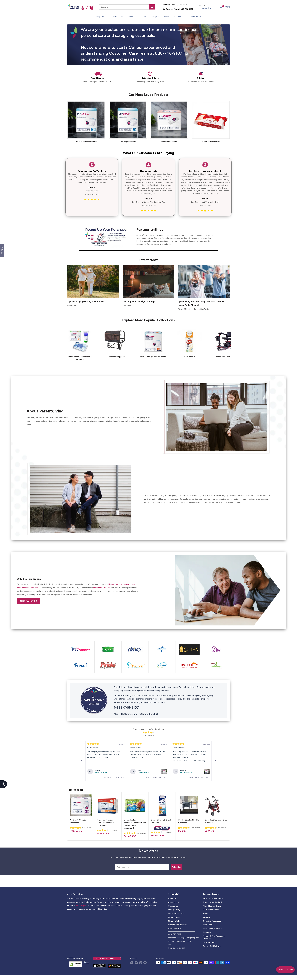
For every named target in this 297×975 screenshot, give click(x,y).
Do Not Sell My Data (212, 946)
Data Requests (209, 942)
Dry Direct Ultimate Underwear (78, 821)
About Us (172, 898)
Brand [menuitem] (130, 17)
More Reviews (92, 191)
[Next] (230, 343)
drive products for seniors (118, 584)
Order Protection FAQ (212, 902)
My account (203, 8)
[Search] (152, 7)
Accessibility (173, 902)
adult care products (101, 588)
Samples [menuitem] (155, 17)
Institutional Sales (211, 910)
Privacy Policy (174, 910)
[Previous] (81, 760)
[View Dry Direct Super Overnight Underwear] (207, 771)
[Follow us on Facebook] (131, 962)
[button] (220, 7)
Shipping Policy (174, 921)
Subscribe (176, 867)
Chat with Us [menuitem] (195, 17)
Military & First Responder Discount (214, 937)
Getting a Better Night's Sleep (139, 301)
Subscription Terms (176, 913)
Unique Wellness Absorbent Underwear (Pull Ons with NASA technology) (135, 824)
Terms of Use (209, 925)
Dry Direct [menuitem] (116, 17)
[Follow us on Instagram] (140, 962)
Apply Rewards (174, 928)
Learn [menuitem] (166, 17)
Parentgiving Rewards (212, 928)
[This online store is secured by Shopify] (74, 964)
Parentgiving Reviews (177, 925)
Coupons (207, 932)
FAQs (205, 913)
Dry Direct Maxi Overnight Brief (205, 202)
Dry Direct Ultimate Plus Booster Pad (148, 202)
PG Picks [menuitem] (142, 17)
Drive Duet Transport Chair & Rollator (216, 821)
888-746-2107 (187, 9)
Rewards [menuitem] (178, 17)
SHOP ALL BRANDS (28, 601)
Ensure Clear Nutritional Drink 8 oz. (161, 821)
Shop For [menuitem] (100, 17)
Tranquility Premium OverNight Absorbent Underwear (105, 822)
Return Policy (174, 917)
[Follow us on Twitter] (136, 962)
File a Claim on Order (212, 906)
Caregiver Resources (212, 921)
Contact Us (173, 906)
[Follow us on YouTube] (145, 962)
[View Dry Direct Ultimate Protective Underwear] (164, 771)
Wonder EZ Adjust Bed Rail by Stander (189, 821)
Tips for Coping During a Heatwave (85, 301)
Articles (206, 917)
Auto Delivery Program (213, 898)
